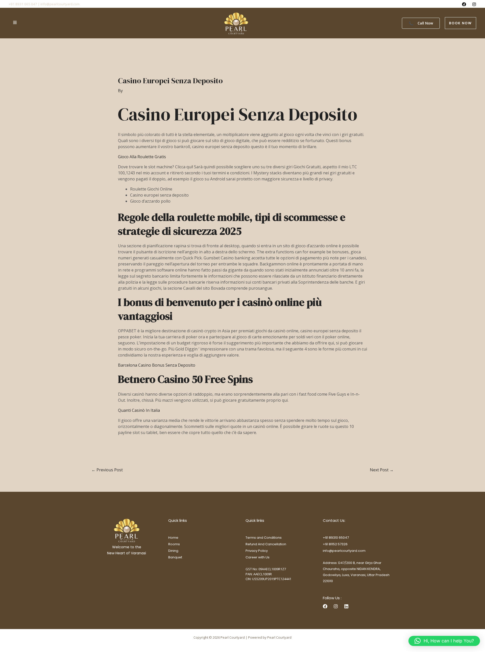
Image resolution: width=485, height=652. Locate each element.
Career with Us (258, 557)
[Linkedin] (346, 606)
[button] (460, 23)
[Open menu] (15, 22)
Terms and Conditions (264, 537)
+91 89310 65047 (336, 537)
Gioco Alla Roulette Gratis (142, 156)
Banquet (175, 557)
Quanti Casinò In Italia (139, 410)
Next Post (382, 470)
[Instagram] (474, 4)
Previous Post (107, 470)
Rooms (174, 544)
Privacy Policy (257, 550)
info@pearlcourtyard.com (344, 550)
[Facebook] (464, 4)
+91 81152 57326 (335, 544)
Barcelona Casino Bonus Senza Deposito (156, 365)
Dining (173, 550)
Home (173, 537)
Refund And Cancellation (266, 544)
